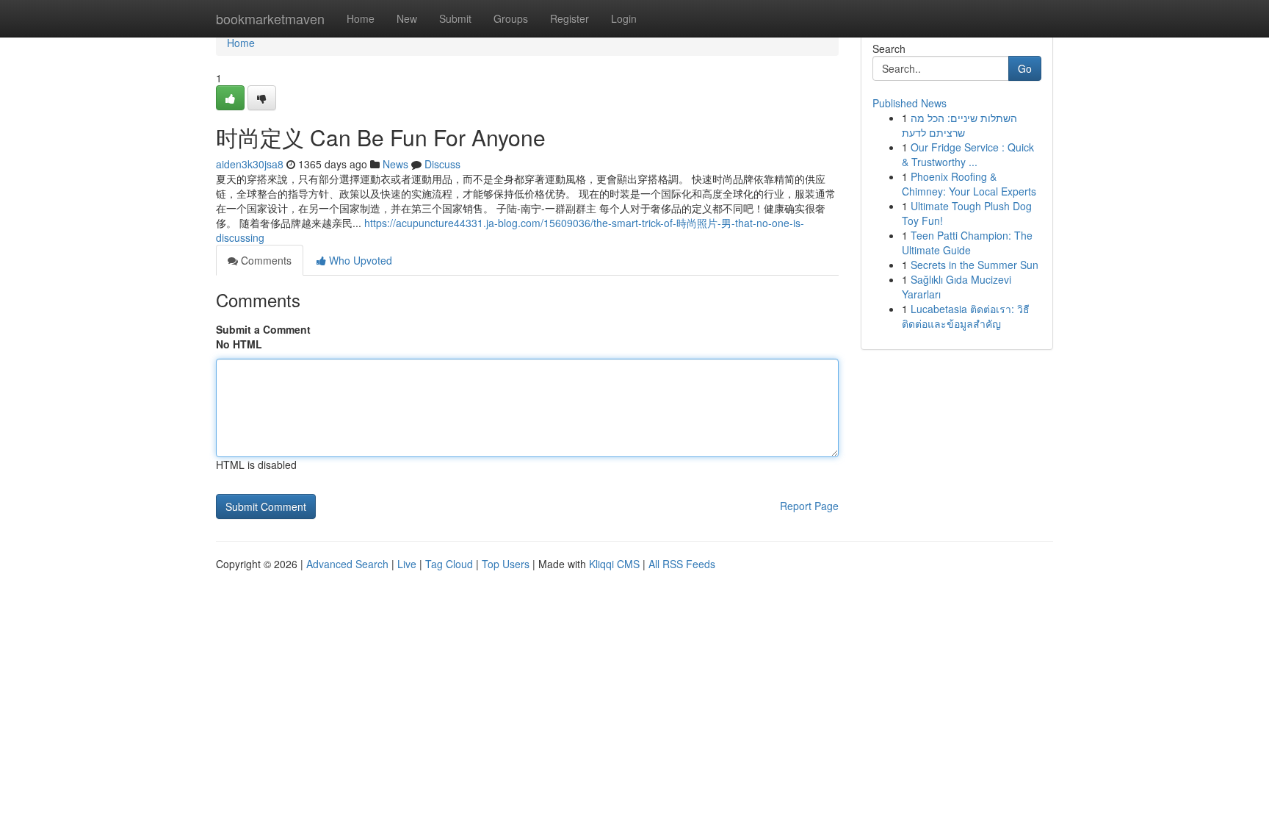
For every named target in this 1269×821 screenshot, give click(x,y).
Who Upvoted (359, 260)
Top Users (505, 563)
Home (361, 18)
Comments (265, 260)
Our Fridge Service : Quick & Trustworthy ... (968, 154)
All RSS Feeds (681, 563)
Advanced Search (347, 563)
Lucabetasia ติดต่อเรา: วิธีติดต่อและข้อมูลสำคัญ (966, 316)
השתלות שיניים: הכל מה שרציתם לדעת (959, 125)
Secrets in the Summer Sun (974, 264)
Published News (909, 103)
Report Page (809, 505)
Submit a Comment (263, 329)
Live (406, 563)
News (395, 164)
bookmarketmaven (270, 18)
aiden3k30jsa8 (249, 164)
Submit (455, 18)
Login (624, 18)
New (407, 18)
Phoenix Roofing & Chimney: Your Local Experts (969, 183)
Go (1025, 68)
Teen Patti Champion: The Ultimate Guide (967, 242)
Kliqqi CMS (614, 563)
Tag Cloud (449, 563)
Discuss (442, 164)
